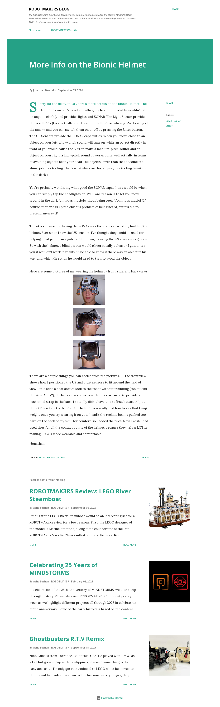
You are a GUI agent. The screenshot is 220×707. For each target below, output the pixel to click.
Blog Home (35, 30)
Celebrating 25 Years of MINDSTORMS (63, 569)
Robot (169, 125)
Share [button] (169, 102)
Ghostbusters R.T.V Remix (66, 639)
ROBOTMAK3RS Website (64, 30)
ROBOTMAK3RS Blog (49, 9)
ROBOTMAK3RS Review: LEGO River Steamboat (80, 495)
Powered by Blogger (111, 697)
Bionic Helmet (173, 121)
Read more (129, 544)
